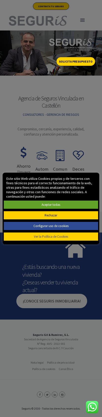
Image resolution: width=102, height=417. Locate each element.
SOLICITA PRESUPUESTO (76, 61)
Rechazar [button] (51, 215)
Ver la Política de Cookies (51, 236)
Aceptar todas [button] (51, 205)
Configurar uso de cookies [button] (51, 226)
